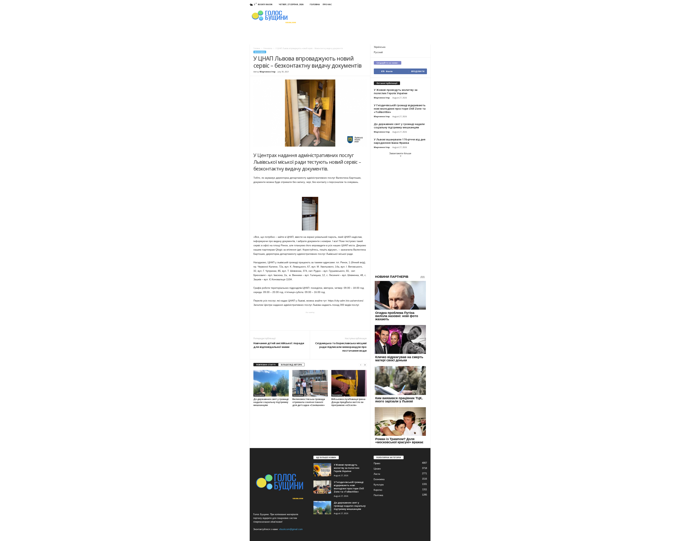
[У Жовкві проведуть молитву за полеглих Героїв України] (322, 469)
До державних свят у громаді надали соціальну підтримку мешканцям (271, 402)
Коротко (378, 490)
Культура (379, 484)
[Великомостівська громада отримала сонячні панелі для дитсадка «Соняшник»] (310, 383)
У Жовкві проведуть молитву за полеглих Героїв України (395, 91)
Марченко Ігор (267, 71)
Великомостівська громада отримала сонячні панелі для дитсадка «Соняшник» (308, 402)
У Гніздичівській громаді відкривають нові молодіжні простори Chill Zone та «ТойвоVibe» (400, 108)
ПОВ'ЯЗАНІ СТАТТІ (266, 364)
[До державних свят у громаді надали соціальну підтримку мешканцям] (271, 383)
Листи (377, 474)
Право (377, 463)
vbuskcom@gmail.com (291, 529)
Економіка (260, 52)
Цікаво (377, 468)
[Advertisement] (310, 320)
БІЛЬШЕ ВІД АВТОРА (291, 364)
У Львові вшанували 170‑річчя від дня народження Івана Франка (399, 141)
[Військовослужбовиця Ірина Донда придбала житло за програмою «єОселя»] (349, 383)
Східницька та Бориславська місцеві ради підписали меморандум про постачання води (341, 346)
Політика (378, 495)
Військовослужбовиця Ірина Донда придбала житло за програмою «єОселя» (348, 402)
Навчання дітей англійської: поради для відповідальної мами (278, 345)
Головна (315, 4)
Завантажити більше (400, 153)
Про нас (327, 4)
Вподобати (417, 71)
